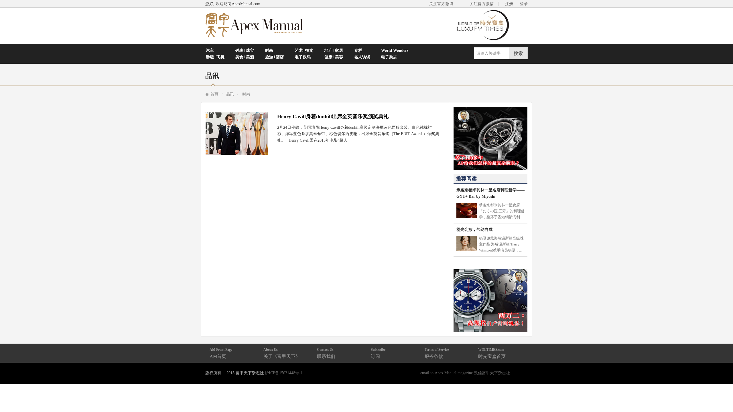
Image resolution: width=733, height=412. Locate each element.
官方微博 (722, 394)
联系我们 (326, 353)
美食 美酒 (244, 57)
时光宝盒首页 (492, 353)
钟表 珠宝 (244, 50)
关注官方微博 (441, 4)
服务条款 (437, 353)
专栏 (358, 50)
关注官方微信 (482, 4)
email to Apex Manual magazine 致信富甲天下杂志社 (465, 373)
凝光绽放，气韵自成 (474, 229)
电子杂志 (389, 57)
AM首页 (221, 353)
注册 (509, 4)
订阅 (378, 353)
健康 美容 (333, 57)
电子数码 (303, 57)
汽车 (210, 50)
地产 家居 (333, 50)
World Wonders (394, 50)
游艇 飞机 (215, 57)
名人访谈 (362, 57)
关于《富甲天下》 (281, 353)
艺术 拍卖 (304, 50)
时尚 (269, 50)
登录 (524, 4)
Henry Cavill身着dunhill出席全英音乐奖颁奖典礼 (333, 116)
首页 (214, 94)
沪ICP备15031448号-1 (284, 373)
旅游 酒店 (274, 57)
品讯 (230, 94)
